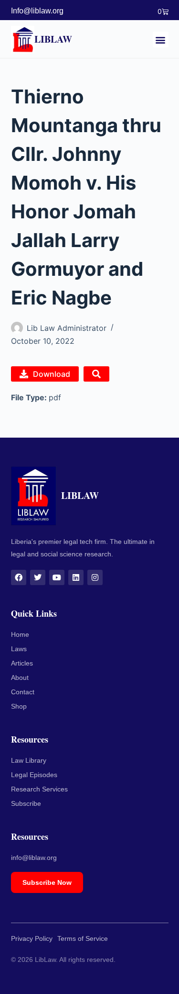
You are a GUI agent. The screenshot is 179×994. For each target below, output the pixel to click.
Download (51, 374)
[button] (160, 39)
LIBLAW (53, 39)
